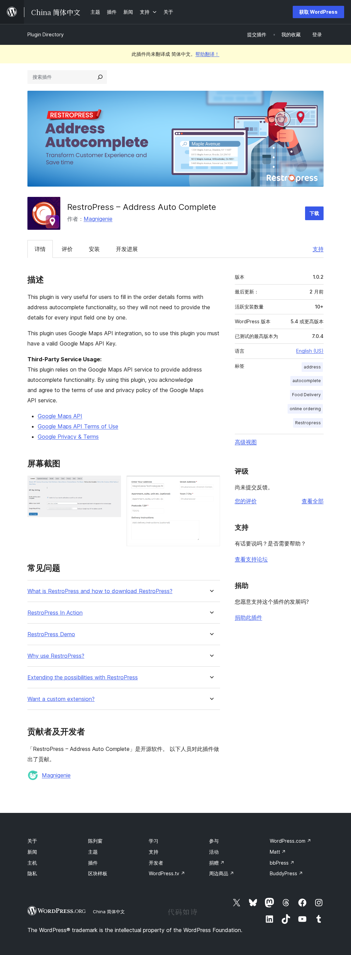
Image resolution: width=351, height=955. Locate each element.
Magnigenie (98, 218)
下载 (314, 213)
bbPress (282, 863)
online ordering (305, 408)
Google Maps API (60, 416)
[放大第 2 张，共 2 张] (210, 484)
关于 (32, 841)
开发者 (156, 863)
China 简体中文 (109, 911)
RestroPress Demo (51, 634)
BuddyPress (286, 873)
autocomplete (306, 380)
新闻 (32, 852)
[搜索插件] (100, 77)
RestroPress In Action (55, 613)
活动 (214, 852)
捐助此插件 (248, 617)
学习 (153, 841)
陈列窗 (95, 841)
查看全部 (313, 501)
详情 (40, 249)
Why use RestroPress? (55, 656)
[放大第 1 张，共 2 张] (111, 484)
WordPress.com (290, 841)
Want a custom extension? (61, 699)
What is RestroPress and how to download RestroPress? (99, 591)
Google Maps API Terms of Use (78, 426)
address (312, 366)
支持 (318, 249)
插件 (93, 863)
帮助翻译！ (207, 54)
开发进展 (127, 249)
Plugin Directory (45, 34)
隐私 (32, 873)
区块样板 (97, 873)
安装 (94, 249)
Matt (278, 852)
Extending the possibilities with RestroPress (82, 677)
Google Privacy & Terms (68, 436)
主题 (93, 852)
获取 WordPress (318, 12)
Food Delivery (306, 394)
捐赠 (217, 863)
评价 (67, 249)
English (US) (310, 351)
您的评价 (246, 501)
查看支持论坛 (251, 559)
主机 (32, 863)
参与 (214, 841)
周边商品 (221, 873)
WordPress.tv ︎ (167, 873)
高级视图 (246, 442)
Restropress (308, 422)
